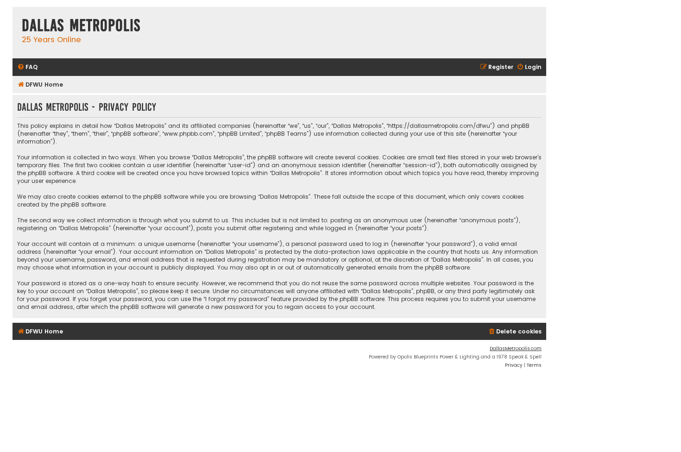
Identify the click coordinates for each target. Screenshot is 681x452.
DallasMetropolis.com (516, 348)
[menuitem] (27, 67)
